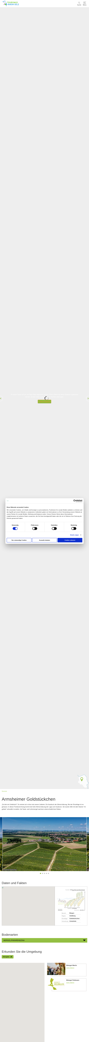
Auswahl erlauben (44, 540)
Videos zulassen (44, 402)
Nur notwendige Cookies (19, 540)
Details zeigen (74, 535)
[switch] (34, 528)
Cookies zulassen (70, 540)
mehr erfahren (66, 969)
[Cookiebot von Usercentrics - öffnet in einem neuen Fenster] (74, 501)
